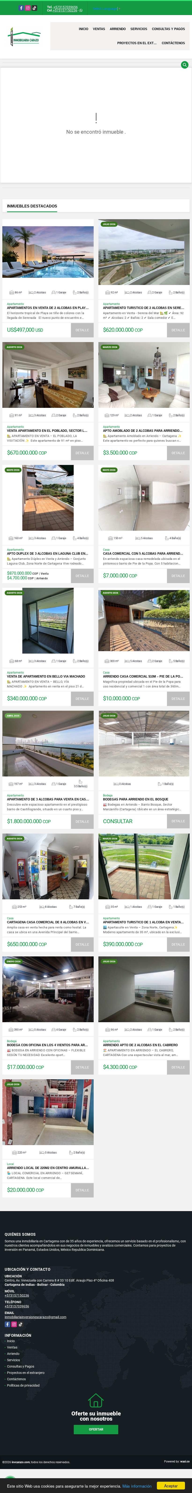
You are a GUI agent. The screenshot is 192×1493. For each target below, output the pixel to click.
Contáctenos (173, 43)
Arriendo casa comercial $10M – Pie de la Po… (143, 676)
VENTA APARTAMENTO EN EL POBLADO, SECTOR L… (47, 431)
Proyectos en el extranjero (138, 43)
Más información (136, 1486)
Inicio (83, 29)
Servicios (138, 29)
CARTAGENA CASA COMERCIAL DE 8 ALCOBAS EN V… (48, 922)
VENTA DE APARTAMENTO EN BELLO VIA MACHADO (46, 676)
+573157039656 (65, 7)
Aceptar (171, 1486)
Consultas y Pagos (168, 29)
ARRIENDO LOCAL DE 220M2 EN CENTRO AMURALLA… (48, 1168)
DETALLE (82, 330)
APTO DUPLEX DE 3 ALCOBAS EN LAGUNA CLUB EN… (47, 553)
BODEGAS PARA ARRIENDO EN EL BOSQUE (135, 799)
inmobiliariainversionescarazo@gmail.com (35, 1317)
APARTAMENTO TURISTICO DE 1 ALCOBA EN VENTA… (143, 922)
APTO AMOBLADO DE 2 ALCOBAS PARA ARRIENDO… (142, 431)
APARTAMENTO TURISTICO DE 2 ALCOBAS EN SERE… (143, 308)
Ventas (99, 29)
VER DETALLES (48, 252)
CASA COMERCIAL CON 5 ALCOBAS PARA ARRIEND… (143, 553)
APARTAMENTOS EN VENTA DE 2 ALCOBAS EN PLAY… (48, 308)
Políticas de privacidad (23, 1385)
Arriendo (118, 29)
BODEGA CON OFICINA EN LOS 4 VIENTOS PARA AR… (47, 1045)
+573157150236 (65, 10)
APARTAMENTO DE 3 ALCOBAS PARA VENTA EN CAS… (48, 799)
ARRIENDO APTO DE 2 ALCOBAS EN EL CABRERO (140, 1045)
